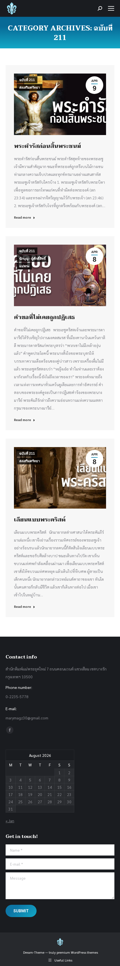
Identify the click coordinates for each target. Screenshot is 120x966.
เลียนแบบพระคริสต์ (40, 520)
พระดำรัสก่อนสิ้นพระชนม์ (47, 146)
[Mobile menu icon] (111, 8)
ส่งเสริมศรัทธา (29, 87)
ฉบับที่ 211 (27, 80)
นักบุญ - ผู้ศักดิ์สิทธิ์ (32, 259)
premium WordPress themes (77, 952)
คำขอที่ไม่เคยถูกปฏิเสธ (44, 317)
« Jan (10, 820)
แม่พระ (24, 266)
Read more (22, 217)
